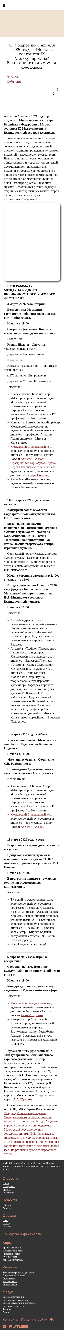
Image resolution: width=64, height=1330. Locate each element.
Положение (8, 1192)
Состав (6, 1183)
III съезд (7, 1226)
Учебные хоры (10, 1256)
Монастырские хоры (12, 1250)
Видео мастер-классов (13, 1306)
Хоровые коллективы (13, 1259)
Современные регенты (14, 1275)
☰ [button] (4, 5)
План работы (9, 1186)
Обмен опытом (10, 1284)
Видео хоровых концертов (15, 1300)
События (14, 81)
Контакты (11, 1319)
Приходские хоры (11, 1253)
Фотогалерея (9, 1309)
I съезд (6, 1220)
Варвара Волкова (36, 475)
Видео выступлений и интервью (19, 1303)
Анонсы (13, 76)
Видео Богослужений (13, 1297)
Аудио (6, 1312)
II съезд (6, 1223)
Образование (9, 1278)
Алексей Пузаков (32, 459)
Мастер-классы (10, 1281)
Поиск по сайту (34, 1319)
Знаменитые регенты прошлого (18, 1272)
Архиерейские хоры (12, 1247)
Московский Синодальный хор (31, 446)
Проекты (7, 1189)
